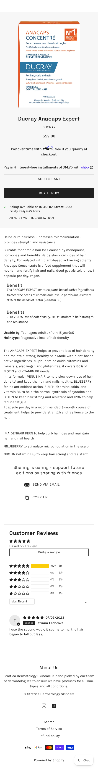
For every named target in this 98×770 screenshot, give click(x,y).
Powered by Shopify (49, 760)
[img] (34, 617)
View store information (31, 218)
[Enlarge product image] (49, 64)
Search (49, 722)
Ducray (49, 127)
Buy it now (49, 193)
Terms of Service (49, 729)
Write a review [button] (49, 552)
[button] (19, 566)
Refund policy (49, 736)
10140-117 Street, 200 (55, 207)
